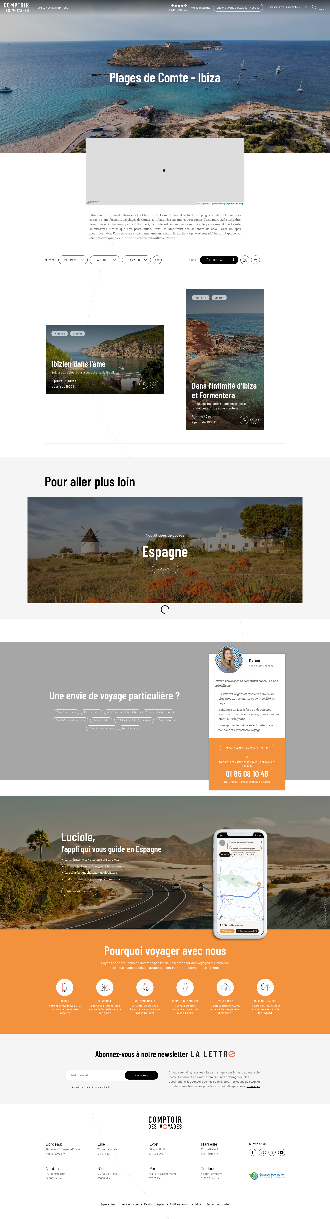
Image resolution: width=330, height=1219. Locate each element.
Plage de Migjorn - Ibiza (101, 728)
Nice (101, 1168)
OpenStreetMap (218, 203)
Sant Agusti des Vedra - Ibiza (122, 712)
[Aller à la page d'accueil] (17, 7)
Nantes (52, 1168)
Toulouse (209, 1168)
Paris (154, 1168)
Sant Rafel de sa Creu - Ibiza (70, 720)
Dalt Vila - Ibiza (101, 720)
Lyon (153, 1143)
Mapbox (204, 203)
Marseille (209, 1143)
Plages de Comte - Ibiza (158, 712)
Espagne (165, 545)
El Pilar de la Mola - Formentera (133, 720)
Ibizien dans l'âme (78, 363)
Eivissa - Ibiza (91, 712)
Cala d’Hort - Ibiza (66, 712)
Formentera (165, 720)
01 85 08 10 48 (247, 773)
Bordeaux (54, 1143)
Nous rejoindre (129, 1204)
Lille (101, 1143)
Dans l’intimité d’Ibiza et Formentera (224, 390)
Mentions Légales (154, 1204)
